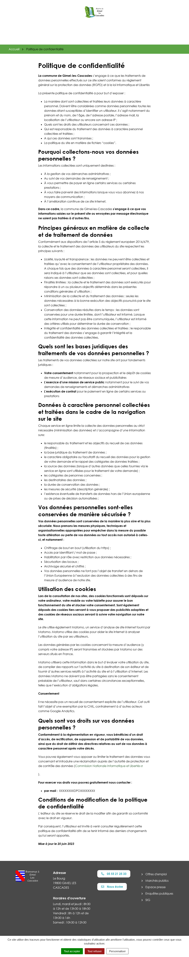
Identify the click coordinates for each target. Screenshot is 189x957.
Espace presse (155, 887)
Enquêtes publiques (159, 893)
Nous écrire (115, 887)
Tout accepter (72, 951)
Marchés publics (157, 880)
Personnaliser (117, 951)
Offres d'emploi (156, 874)
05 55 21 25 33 (116, 874)
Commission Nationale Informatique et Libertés (107, 766)
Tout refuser (94, 951)
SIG (147, 900)
